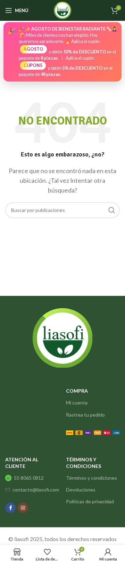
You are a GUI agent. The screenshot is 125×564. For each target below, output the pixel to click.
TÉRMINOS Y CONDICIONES (83, 462)
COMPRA (77, 391)
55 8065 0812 (29, 478)
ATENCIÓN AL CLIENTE (21, 462)
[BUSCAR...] (112, 210)
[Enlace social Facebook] (10, 508)
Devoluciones (80, 490)
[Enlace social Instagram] (23, 508)
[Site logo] (62, 9)
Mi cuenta (77, 402)
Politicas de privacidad (90, 501)
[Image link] (93, 432)
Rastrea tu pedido (85, 415)
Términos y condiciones (91, 478)
